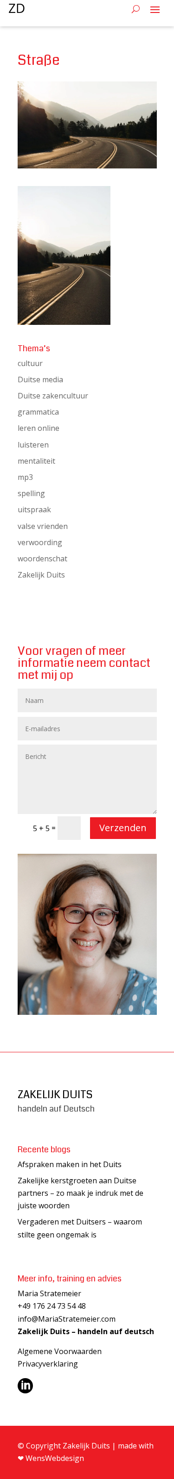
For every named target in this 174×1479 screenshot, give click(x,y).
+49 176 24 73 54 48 (52, 1306)
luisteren (33, 445)
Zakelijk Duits (41, 575)
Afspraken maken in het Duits (70, 1164)
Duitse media (40, 379)
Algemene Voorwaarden (60, 1351)
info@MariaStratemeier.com (67, 1319)
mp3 (25, 477)
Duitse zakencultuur (53, 396)
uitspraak (34, 509)
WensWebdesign (55, 1458)
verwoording (40, 542)
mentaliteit (36, 461)
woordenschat (42, 558)
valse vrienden (43, 526)
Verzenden (123, 827)
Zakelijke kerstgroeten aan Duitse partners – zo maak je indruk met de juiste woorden (80, 1193)
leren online (38, 428)
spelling (31, 493)
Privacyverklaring (48, 1364)
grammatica (38, 412)
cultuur (30, 363)
